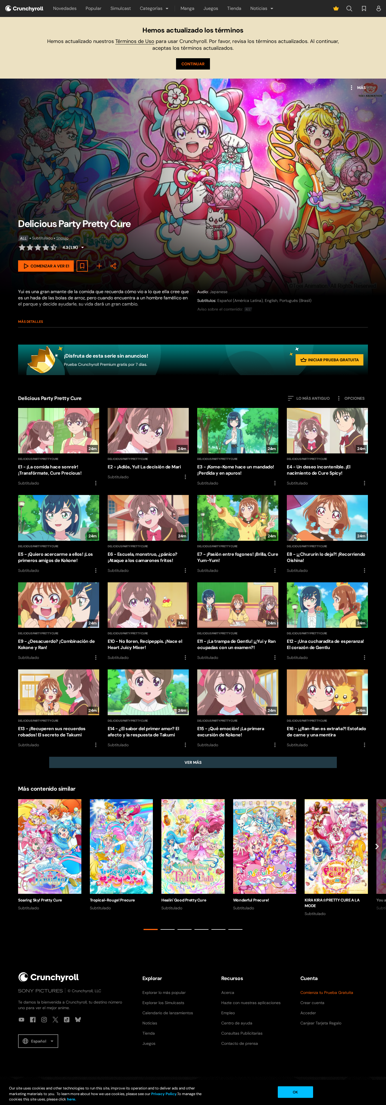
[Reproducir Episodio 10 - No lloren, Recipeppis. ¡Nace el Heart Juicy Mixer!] (148, 621)
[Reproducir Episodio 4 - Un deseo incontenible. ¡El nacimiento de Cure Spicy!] (327, 447)
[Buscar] (349, 8)
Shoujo (62, 238)
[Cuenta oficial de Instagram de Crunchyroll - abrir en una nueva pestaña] (44, 1019)
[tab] (150, 929)
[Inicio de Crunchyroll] (48, 977)
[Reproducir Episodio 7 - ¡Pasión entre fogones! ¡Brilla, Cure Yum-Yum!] (237, 534)
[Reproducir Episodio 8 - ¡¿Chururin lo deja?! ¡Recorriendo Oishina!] (327, 534)
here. (71, 1099)
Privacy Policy (164, 1093)
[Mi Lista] (99, 266)
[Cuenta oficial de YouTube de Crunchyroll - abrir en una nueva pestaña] (21, 1019)
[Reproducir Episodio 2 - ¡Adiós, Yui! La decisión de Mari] (148, 444)
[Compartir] (113, 266)
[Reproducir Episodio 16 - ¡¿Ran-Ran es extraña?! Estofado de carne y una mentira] (327, 708)
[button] (154, 8)
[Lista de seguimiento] (364, 8)
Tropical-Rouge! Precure (112, 900)
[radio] (22, 247)
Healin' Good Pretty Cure (183, 900)
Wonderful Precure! (251, 900)
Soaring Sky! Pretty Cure (40, 900)
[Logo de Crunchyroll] (24, 8)
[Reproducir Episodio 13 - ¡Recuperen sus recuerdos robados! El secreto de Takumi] (58, 708)
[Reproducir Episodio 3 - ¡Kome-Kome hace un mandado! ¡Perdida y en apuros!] (237, 447)
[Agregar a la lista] (82, 266)
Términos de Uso (134, 41)
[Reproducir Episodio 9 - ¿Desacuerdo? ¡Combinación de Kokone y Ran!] (58, 621)
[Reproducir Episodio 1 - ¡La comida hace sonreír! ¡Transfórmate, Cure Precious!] (58, 447)
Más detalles (30, 321)
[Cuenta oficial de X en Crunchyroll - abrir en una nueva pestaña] (55, 1019)
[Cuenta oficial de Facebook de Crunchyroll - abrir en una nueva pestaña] (32, 1019)
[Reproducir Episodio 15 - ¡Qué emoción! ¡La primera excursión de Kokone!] (237, 708)
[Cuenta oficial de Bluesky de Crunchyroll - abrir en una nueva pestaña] (78, 1019)
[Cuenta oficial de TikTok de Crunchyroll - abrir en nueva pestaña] (66, 1019)
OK (295, 1091)
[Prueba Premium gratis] (336, 8)
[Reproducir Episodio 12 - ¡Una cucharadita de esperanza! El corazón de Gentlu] (327, 621)
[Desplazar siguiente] (377, 865)
